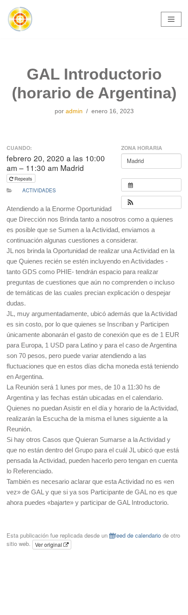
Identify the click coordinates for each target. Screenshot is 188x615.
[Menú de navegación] (171, 19)
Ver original (49, 544)
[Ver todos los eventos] (151, 184)
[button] (130, 202)
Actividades (39, 190)
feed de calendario (138, 535)
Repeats (23, 178)
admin (74, 111)
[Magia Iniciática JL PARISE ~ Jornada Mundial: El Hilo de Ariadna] (20, 19)
